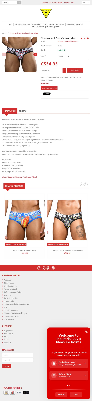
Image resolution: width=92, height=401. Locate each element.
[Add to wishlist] (81, 38)
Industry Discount (11, 310)
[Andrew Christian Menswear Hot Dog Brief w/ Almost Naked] (25, 220)
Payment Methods (10, 289)
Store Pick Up (9, 283)
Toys (10, 24)
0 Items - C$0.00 (69, 2)
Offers (6, 337)
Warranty (7, 295)
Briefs (35, 177)
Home (4, 33)
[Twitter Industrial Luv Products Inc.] (44, 268)
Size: (43, 56)
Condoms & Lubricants (22, 24)
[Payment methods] (6, 393)
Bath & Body (60, 24)
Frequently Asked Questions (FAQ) (16, 304)
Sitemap (7, 307)
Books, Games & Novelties (75, 24)
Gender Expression (38, 27)
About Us (7, 280)
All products (8, 331)
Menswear (18, 177)
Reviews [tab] (22, 111)
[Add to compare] (85, 38)
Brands (57, 27)
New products (9, 334)
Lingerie (51, 24)
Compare (45, 2)
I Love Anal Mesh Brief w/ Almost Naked (24, 33)
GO (19, 2)
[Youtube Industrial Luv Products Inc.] (48, 268)
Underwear (28, 177)
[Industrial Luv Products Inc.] (46, 13)
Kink (45, 24)
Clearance (49, 27)
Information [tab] (10, 111)
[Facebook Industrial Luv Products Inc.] (39, 268)
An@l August (9, 319)
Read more (45, 83)
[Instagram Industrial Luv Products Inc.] (53, 268)
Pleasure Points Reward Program (16, 313)
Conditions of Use (10, 298)
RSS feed (7, 343)
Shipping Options (10, 286)
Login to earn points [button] (49, 88)
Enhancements (36, 24)
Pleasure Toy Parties (11, 316)
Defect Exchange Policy (12, 292)
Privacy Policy (9, 301)
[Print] (88, 38)
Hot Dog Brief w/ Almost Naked (24, 250)
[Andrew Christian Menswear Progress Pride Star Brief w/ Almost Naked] (67, 220)
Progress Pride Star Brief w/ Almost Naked (67, 250)
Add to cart (75, 70)
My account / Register (55, 2)
